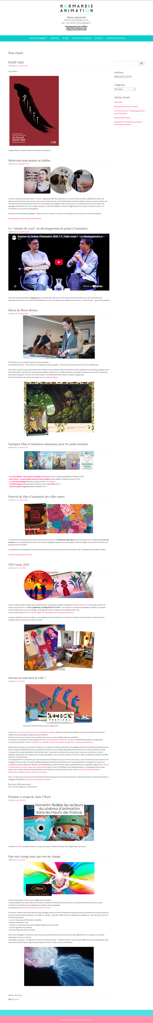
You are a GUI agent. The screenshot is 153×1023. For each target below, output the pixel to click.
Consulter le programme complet (20, 555)
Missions (54, 38)
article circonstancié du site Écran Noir (36, 908)
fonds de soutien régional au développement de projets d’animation (49, 612)
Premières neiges (15, 484)
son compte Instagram (50, 377)
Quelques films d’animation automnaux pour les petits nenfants (48, 444)
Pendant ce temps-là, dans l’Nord (29, 797)
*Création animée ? (37, 38)
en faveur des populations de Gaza (38, 779)
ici (50, 150)
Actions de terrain (81, 38)
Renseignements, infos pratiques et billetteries (24, 218)
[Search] (141, 63)
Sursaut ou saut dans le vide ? (27, 678)
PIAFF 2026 (16, 62)
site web (18, 846)
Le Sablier (38, 199)
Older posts (15, 999)
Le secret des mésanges (17, 481)
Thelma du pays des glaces (18, 486)
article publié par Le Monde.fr (56, 740)
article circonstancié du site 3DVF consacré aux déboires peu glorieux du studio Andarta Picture (59, 742)
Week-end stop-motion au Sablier (29, 160)
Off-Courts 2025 (18, 564)
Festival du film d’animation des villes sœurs (36, 496)
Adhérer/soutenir (115, 38)
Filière (66, 38)
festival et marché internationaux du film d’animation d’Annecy (33, 732)
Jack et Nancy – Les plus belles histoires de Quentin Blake (29, 479)
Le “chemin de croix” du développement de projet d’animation (47, 228)
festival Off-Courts (82, 605)
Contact (98, 38)
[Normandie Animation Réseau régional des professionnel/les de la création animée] (76, 17)
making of (51, 481)
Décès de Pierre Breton (23, 310)
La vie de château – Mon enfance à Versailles (25, 476)
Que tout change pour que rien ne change (34, 856)
